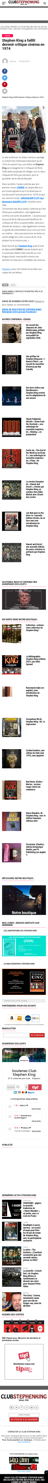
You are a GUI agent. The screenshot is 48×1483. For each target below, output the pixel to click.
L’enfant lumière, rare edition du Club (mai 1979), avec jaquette (35, 753)
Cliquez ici (7, 269)
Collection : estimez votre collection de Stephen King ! (35, 628)
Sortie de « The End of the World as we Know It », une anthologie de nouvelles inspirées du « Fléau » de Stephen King (36, 457)
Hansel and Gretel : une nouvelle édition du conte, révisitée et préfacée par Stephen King (35, 549)
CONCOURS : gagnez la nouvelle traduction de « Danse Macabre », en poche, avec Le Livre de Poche (32, 1209)
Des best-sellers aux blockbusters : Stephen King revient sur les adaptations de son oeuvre (35, 392)
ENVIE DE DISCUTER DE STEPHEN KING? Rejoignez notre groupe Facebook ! (22, 310)
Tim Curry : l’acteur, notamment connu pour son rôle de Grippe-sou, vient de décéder (32, 1300)
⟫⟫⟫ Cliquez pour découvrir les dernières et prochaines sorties (21, 1339)
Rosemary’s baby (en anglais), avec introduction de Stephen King (35, 691)
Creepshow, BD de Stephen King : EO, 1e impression (35, 722)
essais (13, 285)
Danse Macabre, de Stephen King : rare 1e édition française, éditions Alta (36, 817)
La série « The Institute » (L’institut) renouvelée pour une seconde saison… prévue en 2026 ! (32, 1254)
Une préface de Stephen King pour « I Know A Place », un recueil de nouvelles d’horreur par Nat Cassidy (35, 363)
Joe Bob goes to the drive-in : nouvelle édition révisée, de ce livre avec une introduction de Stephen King (35, 519)
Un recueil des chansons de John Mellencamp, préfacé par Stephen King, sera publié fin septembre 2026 (35, 331)
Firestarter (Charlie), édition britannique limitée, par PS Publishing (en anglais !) (36, 849)
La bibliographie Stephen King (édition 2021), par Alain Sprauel (35, 660)
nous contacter (23, 1441)
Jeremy (13, 61)
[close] (46, 1472)
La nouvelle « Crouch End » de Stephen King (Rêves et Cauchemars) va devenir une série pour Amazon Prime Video (32, 1278)
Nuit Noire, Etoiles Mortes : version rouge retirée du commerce (34, 785)
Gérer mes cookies (24, 1471)
